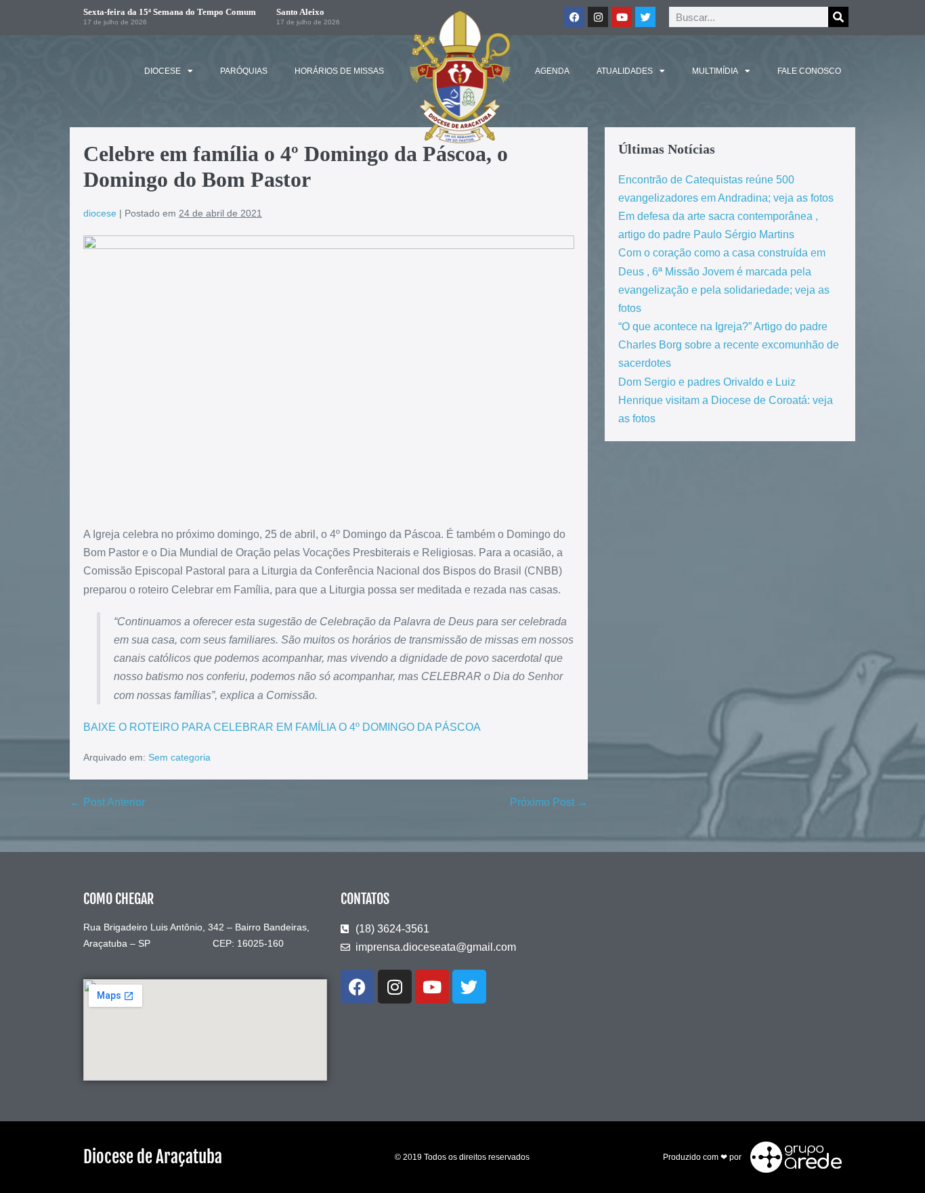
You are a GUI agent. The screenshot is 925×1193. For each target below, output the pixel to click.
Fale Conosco (809, 71)
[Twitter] (645, 17)
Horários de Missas (339, 71)
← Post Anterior (107, 802)
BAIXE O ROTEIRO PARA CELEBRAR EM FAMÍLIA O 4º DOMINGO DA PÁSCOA (282, 727)
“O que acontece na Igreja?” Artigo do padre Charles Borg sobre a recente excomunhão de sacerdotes (728, 345)
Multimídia (715, 71)
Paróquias (243, 71)
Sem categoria (179, 757)
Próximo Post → (549, 802)
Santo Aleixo (300, 12)
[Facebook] (574, 17)
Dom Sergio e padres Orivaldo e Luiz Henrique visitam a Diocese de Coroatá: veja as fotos (725, 400)
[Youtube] (621, 17)
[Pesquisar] (838, 17)
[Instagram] (598, 17)
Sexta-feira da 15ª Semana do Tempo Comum (169, 12)
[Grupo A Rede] (793, 1156)
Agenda (552, 71)
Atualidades (625, 71)
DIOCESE (162, 71)
